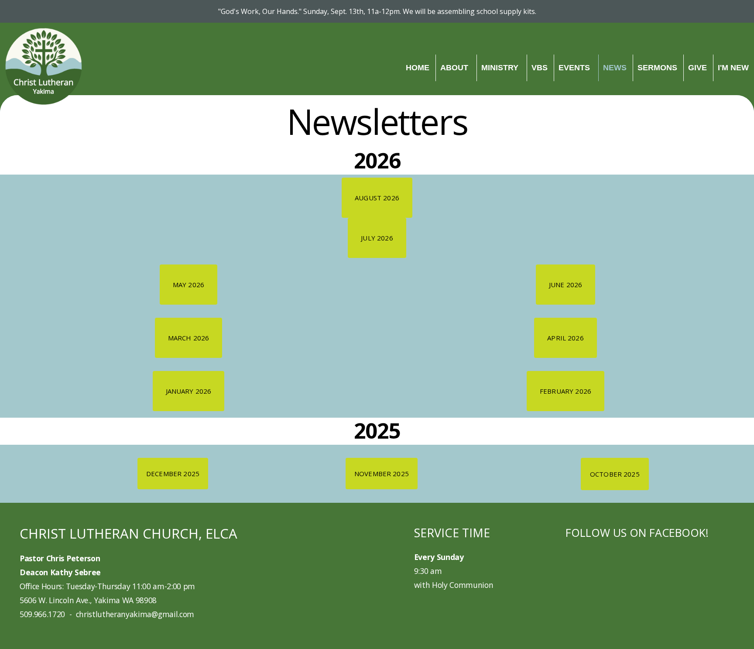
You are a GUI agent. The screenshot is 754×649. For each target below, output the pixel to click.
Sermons (657, 67)
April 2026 (565, 337)
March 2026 (188, 337)
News (615, 67)
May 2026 (188, 284)
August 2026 (377, 197)
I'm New (733, 67)
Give (697, 67)
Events (575, 67)
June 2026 (565, 284)
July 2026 (377, 238)
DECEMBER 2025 (172, 473)
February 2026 (565, 391)
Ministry (501, 67)
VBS (539, 67)
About (455, 67)
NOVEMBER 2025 (381, 473)
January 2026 (189, 391)
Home (417, 67)
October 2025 (615, 474)
